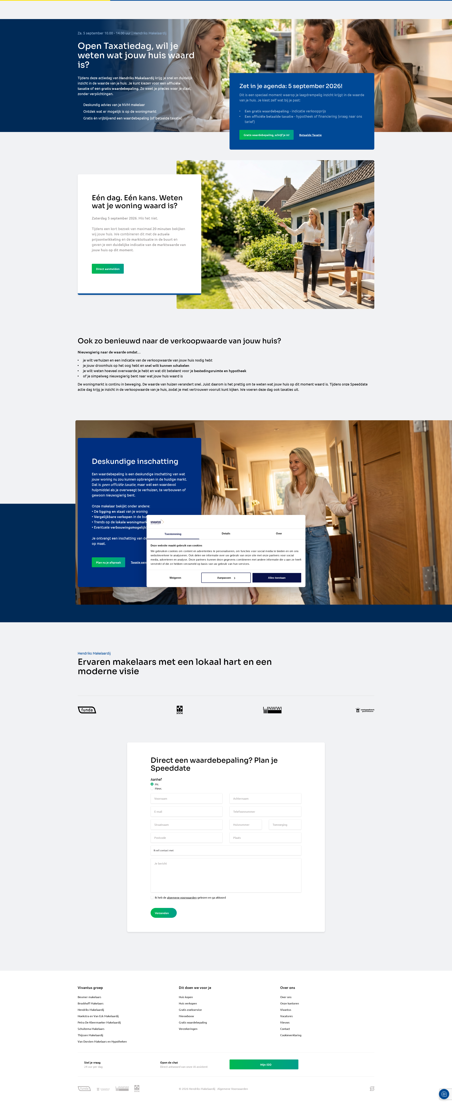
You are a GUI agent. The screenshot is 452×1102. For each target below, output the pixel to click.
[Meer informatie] (87, 710)
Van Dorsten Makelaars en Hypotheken (102, 1041)
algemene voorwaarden (182, 897)
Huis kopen (186, 997)
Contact (285, 1028)
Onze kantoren (289, 1003)
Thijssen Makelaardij (90, 1035)
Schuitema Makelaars (91, 1028)
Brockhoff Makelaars (90, 1003)
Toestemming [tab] (173, 533)
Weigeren (175, 577)
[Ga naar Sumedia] (372, 1089)
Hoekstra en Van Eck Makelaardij (98, 1016)
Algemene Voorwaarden (232, 1088)
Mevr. (158, 788)
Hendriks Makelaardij (91, 1009)
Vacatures (286, 1016)
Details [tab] (226, 533)
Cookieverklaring (290, 1035)
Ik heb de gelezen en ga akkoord (190, 897)
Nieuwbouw (186, 1016)
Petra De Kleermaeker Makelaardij (99, 1022)
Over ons (286, 997)
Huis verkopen (188, 1003)
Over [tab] (279, 533)
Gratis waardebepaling (193, 1022)
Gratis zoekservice (190, 1009)
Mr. (157, 784)
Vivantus (285, 1009)
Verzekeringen (188, 1028)
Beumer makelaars (89, 997)
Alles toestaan (277, 577)
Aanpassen (224, 577)
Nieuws (285, 1022)
